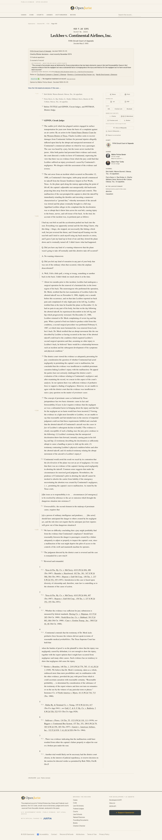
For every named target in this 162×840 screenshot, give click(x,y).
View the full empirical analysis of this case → (44, 88)
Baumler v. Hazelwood (63, 573)
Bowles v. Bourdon (51, 666)
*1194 (36, 410)
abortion (109, 191)
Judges (50, 15)
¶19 (42, 666)
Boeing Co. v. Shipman (78, 614)
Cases (23, 15)
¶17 (42, 610)
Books (73, 15)
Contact (54, 834)
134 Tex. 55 (65, 720)
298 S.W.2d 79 (91, 723)
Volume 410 (41, 23)
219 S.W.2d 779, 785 (78, 666)
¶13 (42, 552)
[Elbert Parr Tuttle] (108, 163)
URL (109, 109)
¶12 (42, 530)
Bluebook (129, 109)
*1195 (36, 530)
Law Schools (77, 814)
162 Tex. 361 (79, 573)
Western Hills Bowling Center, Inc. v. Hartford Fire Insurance (74, 71)
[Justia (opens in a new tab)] (47, 818)
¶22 (42, 738)
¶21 (42, 720)
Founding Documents (80, 820)
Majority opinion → (117, 158)
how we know (71, 79)
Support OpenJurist (125, 812)
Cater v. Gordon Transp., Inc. (77, 620)
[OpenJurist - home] (81, 8)
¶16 (42, 595)
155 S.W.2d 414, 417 (83, 704)
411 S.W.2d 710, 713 (87, 692)
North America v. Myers (68, 692)
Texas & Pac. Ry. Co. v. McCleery (59, 570)
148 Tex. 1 (65, 666)
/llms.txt (112, 803)
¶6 (43, 174)
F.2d (48, 23)
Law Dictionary (78, 806)
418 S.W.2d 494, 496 (82, 570)
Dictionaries (61, 15)
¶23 (42, 754)
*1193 (36, 216)
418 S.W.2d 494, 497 (82, 595)
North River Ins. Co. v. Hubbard (74, 617)
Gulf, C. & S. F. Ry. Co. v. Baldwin (79, 708)
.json (38, 778)
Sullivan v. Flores (52, 720)
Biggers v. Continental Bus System (58, 723)
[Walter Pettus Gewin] (108, 156)
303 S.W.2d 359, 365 (52, 726)
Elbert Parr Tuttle (117, 162)
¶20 (42, 704)
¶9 (43, 398)
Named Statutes (79, 817)
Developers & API (115, 800)
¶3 (43, 106)
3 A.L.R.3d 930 (66, 730)
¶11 (42, 506)
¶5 (43, 126)
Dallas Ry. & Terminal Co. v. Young (59, 704)
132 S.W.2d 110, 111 (79, 720)
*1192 (36, 93)
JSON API (112, 806)
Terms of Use (92, 834)
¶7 (43, 282)
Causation (109, 194)
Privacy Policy (104, 834)
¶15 (42, 570)
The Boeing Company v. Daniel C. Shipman (51, 74)
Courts (40, 15)
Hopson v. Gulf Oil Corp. (72, 576)
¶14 (42, 561)
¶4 (43, 120)
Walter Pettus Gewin (118, 154)
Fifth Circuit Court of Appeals (81, 41)
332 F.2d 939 (53, 730)
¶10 (42, 459)
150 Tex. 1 (88, 576)
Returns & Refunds (66, 834)
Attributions (80, 834)
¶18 (42, 632)
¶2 (43, 98)
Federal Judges (78, 809)
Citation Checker (79, 826)
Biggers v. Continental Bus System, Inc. (81, 74)
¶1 (43, 94)
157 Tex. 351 (78, 723)
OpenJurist (31, 23)
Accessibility (42, 834)
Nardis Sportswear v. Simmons (106, 74)
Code (31, 15)
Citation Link (118, 109)
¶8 (43, 356)
